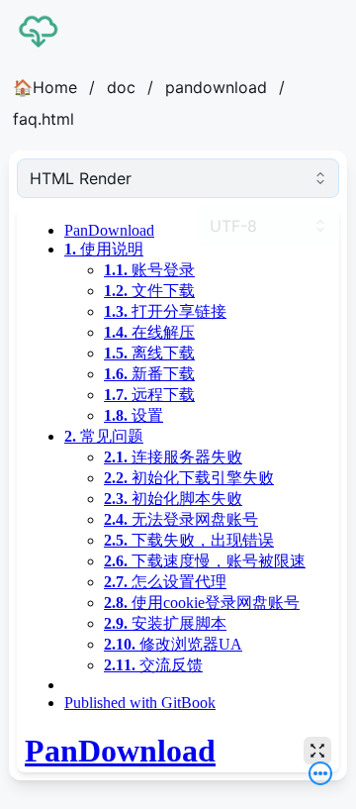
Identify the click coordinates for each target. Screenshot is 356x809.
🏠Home (45, 87)
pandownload (216, 87)
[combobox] (178, 178)
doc (121, 87)
